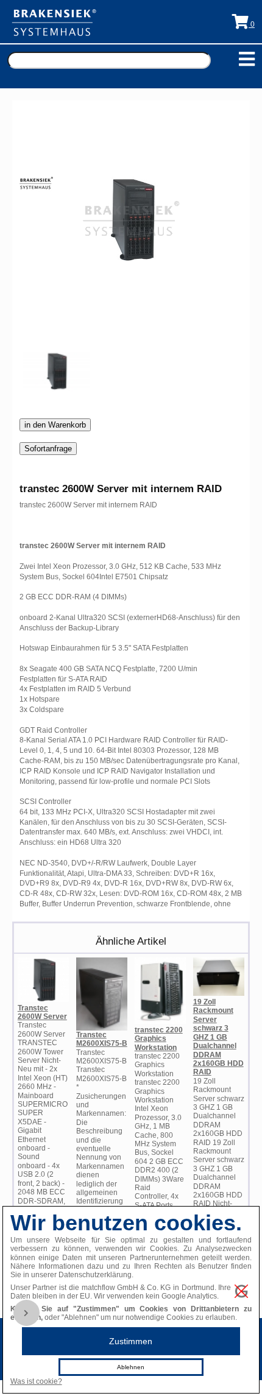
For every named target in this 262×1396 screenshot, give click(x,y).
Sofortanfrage (48, 448)
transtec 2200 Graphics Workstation (159, 1039)
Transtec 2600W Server (42, 1012)
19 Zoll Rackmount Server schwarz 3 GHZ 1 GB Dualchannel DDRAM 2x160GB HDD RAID (218, 1037)
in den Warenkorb (55, 424)
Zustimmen (130, 1341)
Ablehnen (130, 1367)
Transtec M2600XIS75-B (101, 1039)
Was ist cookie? (36, 1381)
